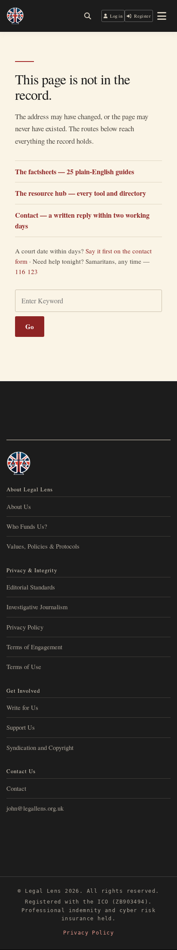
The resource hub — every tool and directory (80, 193)
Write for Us (22, 707)
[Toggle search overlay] (87, 15)
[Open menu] (162, 16)
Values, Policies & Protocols (42, 546)
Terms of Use (23, 666)
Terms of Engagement (34, 646)
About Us (18, 506)
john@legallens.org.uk (35, 808)
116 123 (26, 271)
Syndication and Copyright (39, 747)
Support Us (20, 727)
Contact (16, 788)
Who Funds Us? (26, 526)
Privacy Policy (24, 627)
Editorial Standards (30, 587)
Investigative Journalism (36, 606)
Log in (116, 16)
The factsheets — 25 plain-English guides (74, 171)
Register (142, 16)
